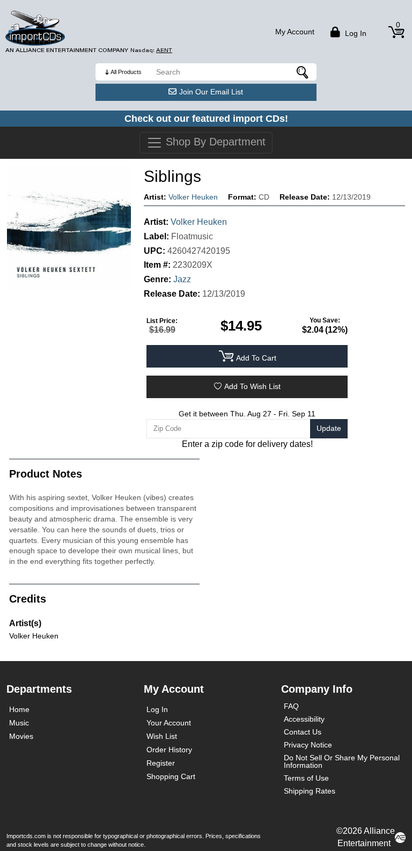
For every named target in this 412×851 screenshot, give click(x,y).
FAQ (291, 706)
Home (19, 709)
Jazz (182, 279)
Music (19, 722)
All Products (126, 72)
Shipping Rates (309, 791)
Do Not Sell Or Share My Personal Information (342, 761)
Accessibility (304, 719)
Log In (157, 709)
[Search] (303, 71)
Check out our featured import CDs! (206, 118)
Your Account (168, 722)
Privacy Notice (308, 744)
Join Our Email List (211, 91)
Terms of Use (306, 778)
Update (329, 428)
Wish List (161, 736)
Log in (354, 33)
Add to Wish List (252, 386)
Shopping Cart (170, 776)
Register (160, 763)
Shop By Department (214, 142)
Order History (169, 749)
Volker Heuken (193, 197)
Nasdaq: (151, 50)
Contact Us (302, 732)
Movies (21, 736)
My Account (294, 31)
